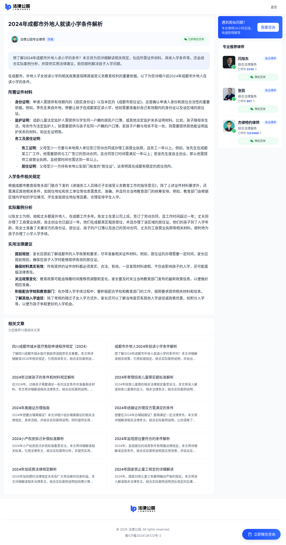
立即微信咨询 (264, 534)
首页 (274, 7)
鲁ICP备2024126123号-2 (143, 535)
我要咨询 (268, 27)
